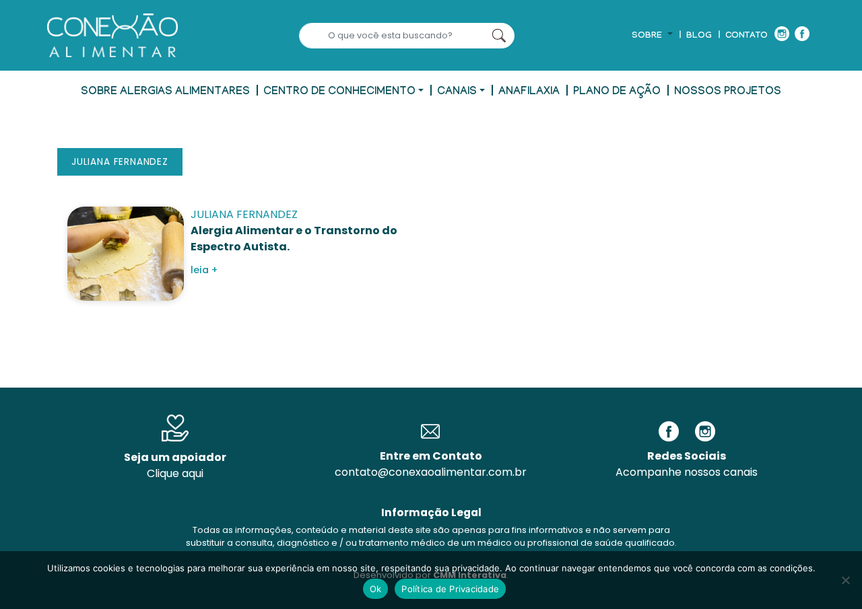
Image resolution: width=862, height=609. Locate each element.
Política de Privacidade (450, 588)
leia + (204, 270)
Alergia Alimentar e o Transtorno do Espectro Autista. (294, 238)
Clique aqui (175, 473)
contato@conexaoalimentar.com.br (431, 472)
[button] (652, 36)
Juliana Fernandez (119, 161)
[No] (845, 580)
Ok (376, 588)
